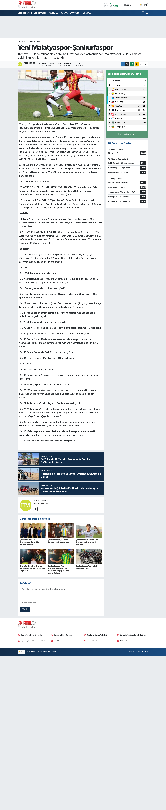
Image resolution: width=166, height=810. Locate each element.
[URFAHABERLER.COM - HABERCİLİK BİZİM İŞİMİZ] (27, 4)
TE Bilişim (144, 651)
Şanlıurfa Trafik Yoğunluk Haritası (133, 635)
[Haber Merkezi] (25, 505)
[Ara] (143, 13)
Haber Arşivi (125, 641)
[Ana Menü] (146, 13)
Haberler (21, 41)
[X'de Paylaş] (127, 64)
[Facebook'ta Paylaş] (123, 64)
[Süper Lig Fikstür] (145, 143)
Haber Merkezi (42, 503)
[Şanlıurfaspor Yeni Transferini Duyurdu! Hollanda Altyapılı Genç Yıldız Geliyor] (61, 556)
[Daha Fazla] (137, 64)
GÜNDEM (53, 13)
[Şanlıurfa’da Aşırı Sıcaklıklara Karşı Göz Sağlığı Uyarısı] (33, 530)
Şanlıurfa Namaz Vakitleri (97, 635)
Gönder (25, 609)
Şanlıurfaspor (40, 13)
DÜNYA (64, 13)
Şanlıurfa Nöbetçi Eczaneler (32, 635)
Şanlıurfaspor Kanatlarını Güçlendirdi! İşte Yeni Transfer (87, 542)
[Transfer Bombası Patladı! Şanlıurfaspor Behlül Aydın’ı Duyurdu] (33, 556)
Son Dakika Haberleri (95, 641)
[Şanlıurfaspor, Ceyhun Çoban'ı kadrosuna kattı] (61, 530)
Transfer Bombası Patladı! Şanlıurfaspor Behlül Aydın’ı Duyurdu (32, 568)
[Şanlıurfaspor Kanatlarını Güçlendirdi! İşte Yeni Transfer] (89, 530)
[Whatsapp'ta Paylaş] (132, 64)
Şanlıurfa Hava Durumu (63, 635)
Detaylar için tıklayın (127, 134)
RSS (22, 651)
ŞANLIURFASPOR (35, 41)
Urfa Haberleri (25, 13)
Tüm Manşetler (60, 641)
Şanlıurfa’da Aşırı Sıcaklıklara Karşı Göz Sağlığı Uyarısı (29, 542)
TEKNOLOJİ (87, 13)
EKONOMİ (74, 13)
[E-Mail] (36, 509)
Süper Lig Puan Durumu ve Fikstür (33, 641)
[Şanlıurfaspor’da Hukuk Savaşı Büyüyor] (89, 556)
